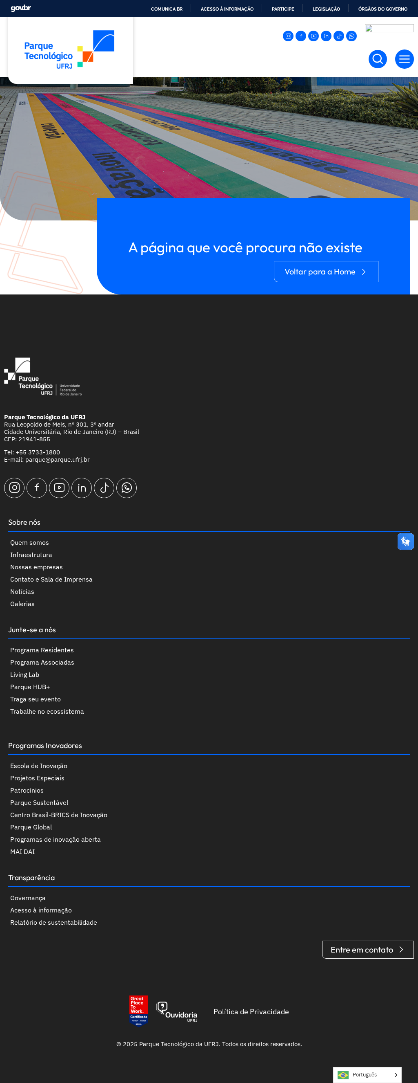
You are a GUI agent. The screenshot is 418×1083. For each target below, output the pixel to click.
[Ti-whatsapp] (351, 36)
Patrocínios (27, 790)
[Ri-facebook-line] (301, 36)
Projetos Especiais (37, 778)
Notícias (22, 591)
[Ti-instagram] (288, 36)
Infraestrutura (31, 554)
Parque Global (31, 827)
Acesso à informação (227, 9)
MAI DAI (22, 851)
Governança (28, 898)
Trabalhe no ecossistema (47, 711)
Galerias (22, 604)
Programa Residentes (42, 650)
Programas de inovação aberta (55, 839)
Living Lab (24, 674)
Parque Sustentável (39, 802)
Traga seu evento (35, 699)
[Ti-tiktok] (339, 36)
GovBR (21, 8)
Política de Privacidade (251, 1011)
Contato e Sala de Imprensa (51, 579)
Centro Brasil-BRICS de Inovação (58, 815)
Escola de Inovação (38, 766)
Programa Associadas (42, 662)
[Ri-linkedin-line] (326, 36)
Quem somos (29, 542)
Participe (283, 9)
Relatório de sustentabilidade (53, 922)
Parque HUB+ (30, 687)
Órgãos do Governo (382, 9)
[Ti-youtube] (313, 36)
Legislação (326, 9)
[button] (404, 59)
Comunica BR (166, 9)
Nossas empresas (36, 567)
